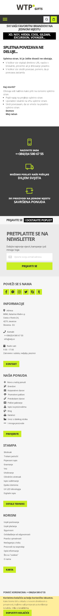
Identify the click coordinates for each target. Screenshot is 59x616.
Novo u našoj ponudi (16, 382)
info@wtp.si (9, 339)
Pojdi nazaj (11, 97)
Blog (9, 411)
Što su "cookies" (11, 555)
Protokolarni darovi (15, 399)
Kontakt (11, 363)
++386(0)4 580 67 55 (13, 335)
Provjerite (12, 433)
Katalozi (10, 415)
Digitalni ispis (10, 493)
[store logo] (30, 7)
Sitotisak (8, 452)
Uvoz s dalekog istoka (17, 419)
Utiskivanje (9, 473)
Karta (9, 569)
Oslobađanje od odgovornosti (17, 534)
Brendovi (11, 386)
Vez (5, 469)
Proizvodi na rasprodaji (14, 547)
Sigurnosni (8, 530)
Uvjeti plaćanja (10, 526)
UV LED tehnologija (12, 489)
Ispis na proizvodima (16, 407)
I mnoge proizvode (15, 423)
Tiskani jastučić (11, 456)
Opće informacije (11, 551)
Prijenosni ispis (10, 460)
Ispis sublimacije (11, 481)
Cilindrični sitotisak (12, 477)
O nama (7, 559)
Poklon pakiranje (14, 403)
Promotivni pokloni (16, 395)
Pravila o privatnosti (12, 539)
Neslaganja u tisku (12, 543)
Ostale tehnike (15, 503)
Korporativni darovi (15, 390)
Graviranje (8, 464)
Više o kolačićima (20, 607)
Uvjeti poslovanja (11, 522)
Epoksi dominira (11, 485)
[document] (29, 606)
